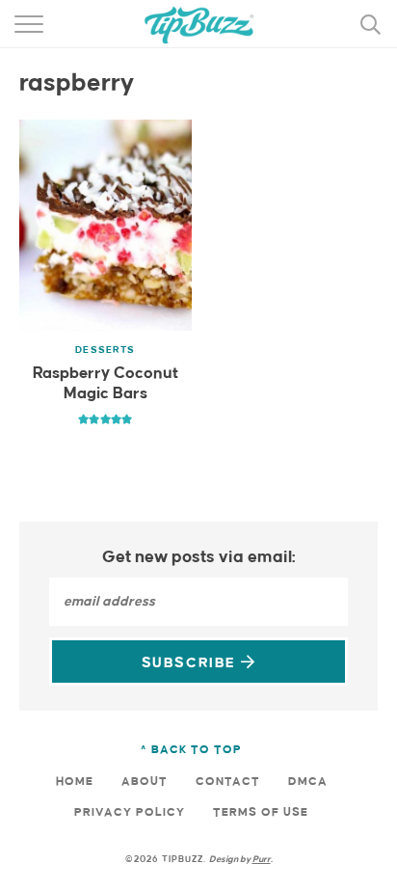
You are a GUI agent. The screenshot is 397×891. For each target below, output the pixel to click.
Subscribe (191, 663)
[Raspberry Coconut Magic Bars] (105, 225)
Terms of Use (260, 812)
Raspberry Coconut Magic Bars (105, 384)
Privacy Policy (129, 812)
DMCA (308, 781)
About (144, 781)
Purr (261, 859)
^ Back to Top (191, 749)
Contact (228, 781)
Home (74, 781)
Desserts (105, 350)
